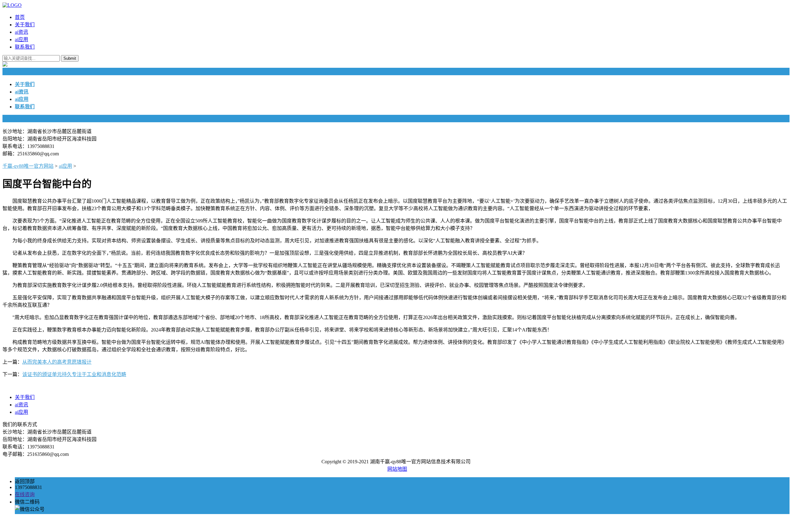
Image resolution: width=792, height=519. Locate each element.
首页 (20, 17)
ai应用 (21, 39)
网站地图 (397, 469)
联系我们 (25, 47)
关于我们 (25, 24)
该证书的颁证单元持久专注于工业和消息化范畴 (74, 374)
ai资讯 (21, 32)
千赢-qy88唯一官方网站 (28, 166)
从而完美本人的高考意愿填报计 (57, 362)
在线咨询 (25, 494)
